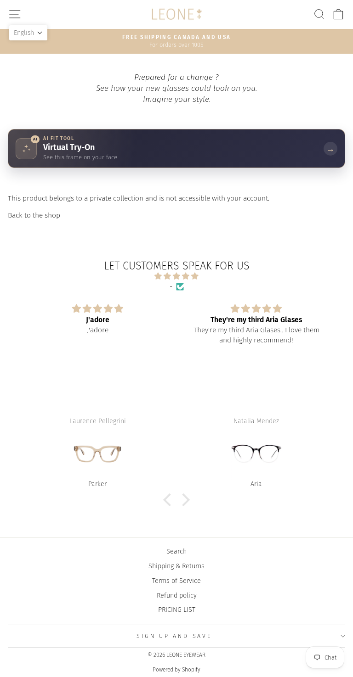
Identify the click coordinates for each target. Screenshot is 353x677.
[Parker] (97, 454)
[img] (176, 276)
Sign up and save (174, 635)
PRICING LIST (176, 609)
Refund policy (177, 595)
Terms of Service (176, 580)
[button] (169, 499)
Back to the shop (34, 215)
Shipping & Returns (176, 566)
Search (176, 551)
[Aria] (256, 454)
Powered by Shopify (176, 669)
